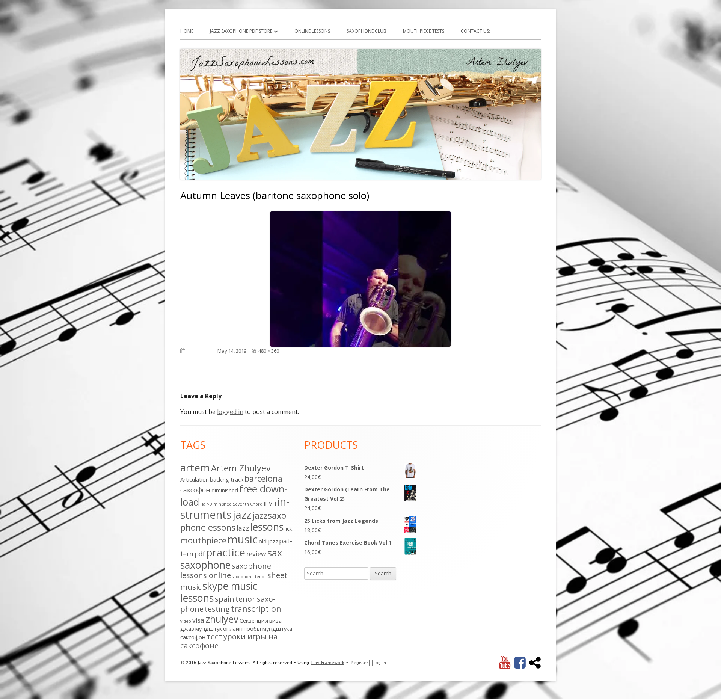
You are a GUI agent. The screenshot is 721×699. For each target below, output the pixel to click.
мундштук (208, 628)
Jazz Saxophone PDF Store (241, 31)
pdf (200, 553)
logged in (230, 412)
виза (275, 620)
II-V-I (270, 503)
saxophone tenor (249, 576)
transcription (256, 608)
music (243, 539)
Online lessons (312, 31)
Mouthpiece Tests (423, 31)
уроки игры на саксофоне (229, 641)
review (256, 553)
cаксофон (195, 489)
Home (186, 31)
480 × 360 (268, 350)
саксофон (192, 637)
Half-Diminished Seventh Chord (231, 504)
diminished (224, 490)
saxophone (205, 565)
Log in (379, 662)
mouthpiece (203, 540)
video (185, 621)
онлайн (233, 628)
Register (359, 662)
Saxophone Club (366, 31)
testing (217, 609)
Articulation (194, 479)
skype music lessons (219, 592)
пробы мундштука (268, 628)
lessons (267, 527)
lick (288, 528)
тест (214, 636)
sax (274, 552)
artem (195, 467)
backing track (226, 479)
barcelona (263, 478)
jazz (241, 514)
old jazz (268, 541)
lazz (243, 528)
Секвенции (254, 620)
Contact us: (475, 31)
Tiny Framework (327, 662)
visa (198, 620)
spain (224, 599)
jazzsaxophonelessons (234, 521)
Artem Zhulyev (241, 468)
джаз (187, 628)
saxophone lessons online (225, 570)
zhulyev (221, 619)
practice (225, 552)
